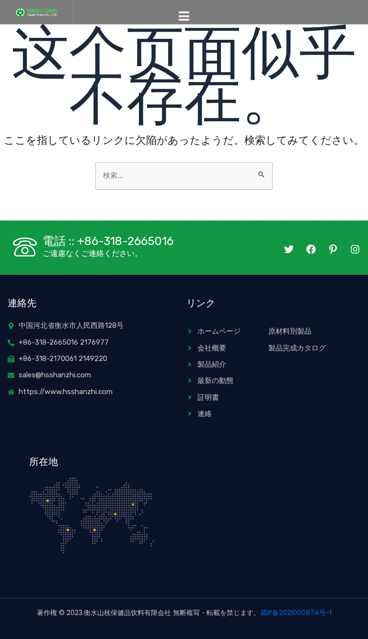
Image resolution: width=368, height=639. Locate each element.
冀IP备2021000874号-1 (296, 612)
